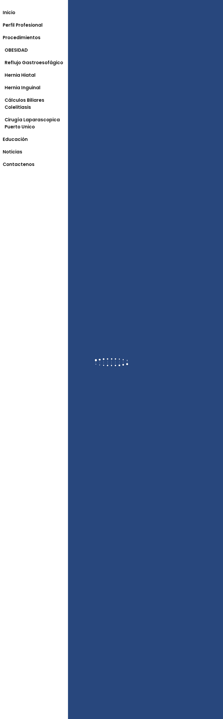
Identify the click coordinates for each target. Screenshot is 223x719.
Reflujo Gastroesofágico (34, 62)
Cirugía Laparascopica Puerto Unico (32, 123)
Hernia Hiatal (20, 75)
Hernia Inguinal (23, 87)
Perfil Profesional (23, 25)
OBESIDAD (16, 50)
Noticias (12, 152)
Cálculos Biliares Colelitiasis (24, 103)
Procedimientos (22, 37)
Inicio (9, 12)
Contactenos (19, 164)
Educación (15, 139)
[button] (34, 3)
